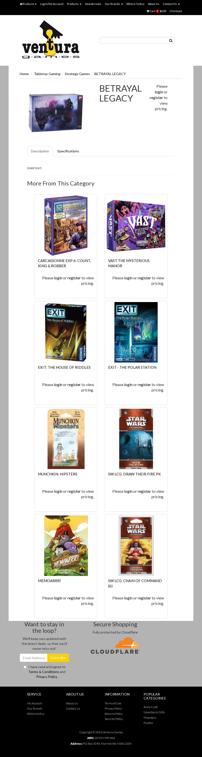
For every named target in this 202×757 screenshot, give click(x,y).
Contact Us (170, 3)
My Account (34, 703)
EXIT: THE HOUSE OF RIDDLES (64, 367)
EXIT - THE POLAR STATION (132, 367)
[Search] (171, 40)
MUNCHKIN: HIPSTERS (57, 474)
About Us (153, 3)
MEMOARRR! (49, 580)
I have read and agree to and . (47, 672)
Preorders (150, 717)
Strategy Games (77, 74)
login (159, 91)
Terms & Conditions (43, 672)
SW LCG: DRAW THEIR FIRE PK (134, 474)
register (156, 97)
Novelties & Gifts (154, 712)
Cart (157, 11)
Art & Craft (151, 707)
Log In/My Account (52, 3)
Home (24, 74)
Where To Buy (135, 3)
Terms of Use (113, 703)
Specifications (68, 151)
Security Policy (114, 719)
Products (28, 3)
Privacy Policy (46, 677)
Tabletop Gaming (47, 74)
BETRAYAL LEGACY (110, 74)
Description (40, 151)
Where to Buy (36, 714)
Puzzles (148, 723)
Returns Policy (114, 714)
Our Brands (112, 3)
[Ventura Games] (50, 40)
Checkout (175, 11)
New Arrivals (93, 3)
